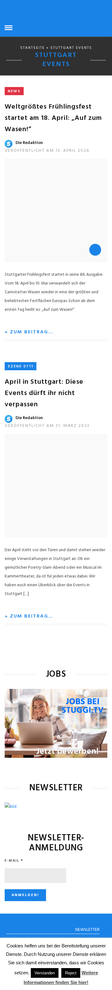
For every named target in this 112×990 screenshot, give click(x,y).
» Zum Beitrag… (29, 332)
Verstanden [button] (45, 973)
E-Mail (14, 861)
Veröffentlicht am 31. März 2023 (47, 426)
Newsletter (87, 929)
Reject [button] (71, 973)
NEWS (14, 91)
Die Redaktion (29, 143)
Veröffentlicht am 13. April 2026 (47, 150)
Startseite (32, 48)
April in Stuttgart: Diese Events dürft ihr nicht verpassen (44, 393)
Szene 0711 (20, 366)
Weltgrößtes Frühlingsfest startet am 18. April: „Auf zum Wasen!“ (53, 118)
